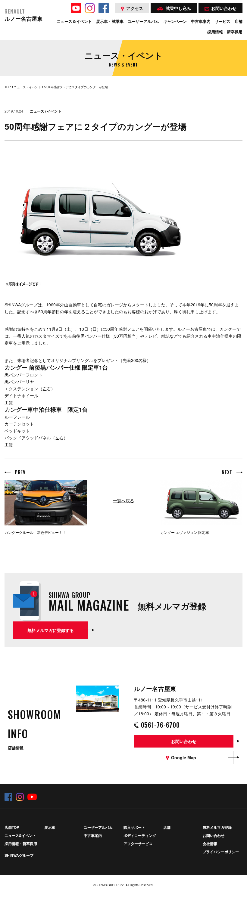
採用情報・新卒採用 (21, 843)
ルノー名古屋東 (23, 15)
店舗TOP (12, 827)
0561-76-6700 (160, 724)
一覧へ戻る (123, 500)
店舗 (166, 827)
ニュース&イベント (20, 835)
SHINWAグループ (19, 855)
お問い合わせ (213, 835)
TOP (8, 87)
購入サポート (134, 827)
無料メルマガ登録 (217, 827)
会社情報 (210, 843)
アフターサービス (138, 843)
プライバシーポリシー (221, 851)
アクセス (134, 8)
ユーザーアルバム (98, 827)
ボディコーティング (140, 835)
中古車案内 (93, 835)
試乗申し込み (178, 8)
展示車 (49, 827)
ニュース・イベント (27, 87)
